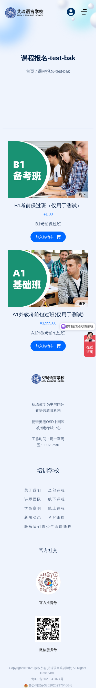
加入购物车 (45, 237)
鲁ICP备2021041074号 (47, 679)
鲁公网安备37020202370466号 (50, 685)
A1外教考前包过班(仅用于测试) (48, 314)
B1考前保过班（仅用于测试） (48, 205)
